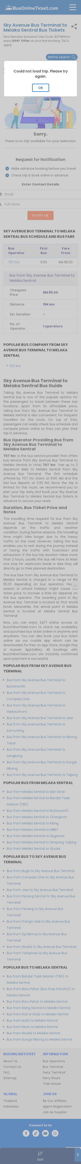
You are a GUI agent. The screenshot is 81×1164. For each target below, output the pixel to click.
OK (40, 88)
